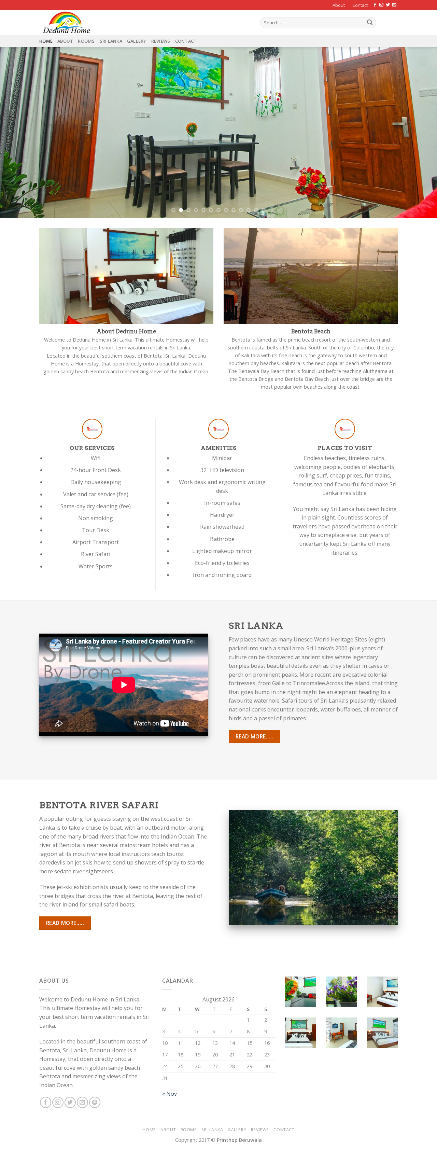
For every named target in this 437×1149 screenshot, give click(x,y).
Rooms (86, 41)
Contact (360, 5)
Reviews (160, 41)
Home (46, 41)
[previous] (17, 132)
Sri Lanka (111, 41)
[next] (419, 132)
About (339, 5)
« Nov (169, 1093)
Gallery (136, 41)
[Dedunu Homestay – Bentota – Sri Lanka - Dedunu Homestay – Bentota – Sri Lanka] (144, 22)
